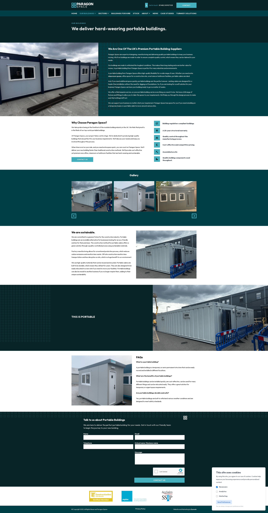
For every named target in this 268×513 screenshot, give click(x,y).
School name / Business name (146, 443)
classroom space (114, 76)
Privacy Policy (140, 509)
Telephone (87, 443)
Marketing (223, 496)
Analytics (222, 491)
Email (137, 434)
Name (85, 434)
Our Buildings (87, 13)
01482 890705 (166, 5)
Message (138, 452)
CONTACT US (82, 159)
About (145, 13)
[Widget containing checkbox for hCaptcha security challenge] (169, 472)
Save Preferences (224, 502)
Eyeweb (193, 509)
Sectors (102, 13)
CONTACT (186, 5)
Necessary (223, 487)
